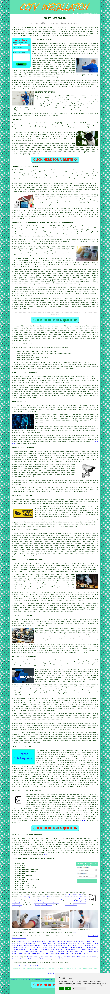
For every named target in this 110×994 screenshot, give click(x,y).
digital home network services (46, 901)
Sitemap (13, 979)
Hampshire (67, 957)
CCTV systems (80, 846)
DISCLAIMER (94, 13)
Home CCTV (51, 943)
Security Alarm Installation (77, 953)
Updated (31, 979)
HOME (73, 13)
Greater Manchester (89, 957)
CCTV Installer (69, 949)
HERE (84, 820)
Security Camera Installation (28, 945)
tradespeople (24, 907)
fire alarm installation (33, 899)
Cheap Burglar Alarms (40, 953)
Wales (55, 959)
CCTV (90, 43)
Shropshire (76, 957)
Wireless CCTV (24, 947)
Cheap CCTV (21, 941)
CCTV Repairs (73, 945)
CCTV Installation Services (38, 949)
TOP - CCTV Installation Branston (25, 965)
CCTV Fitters (22, 943)
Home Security (56, 949)
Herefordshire (64, 959)
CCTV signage (87, 520)
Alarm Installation (57, 953)
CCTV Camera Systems (82, 941)
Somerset (23, 959)
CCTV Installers (48, 941)
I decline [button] (68, 988)
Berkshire (44, 957)
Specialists (37, 979)
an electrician (71, 905)
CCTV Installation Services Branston (33, 859)
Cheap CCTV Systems (39, 947)
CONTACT (87, 13)
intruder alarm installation (75, 897)
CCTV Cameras (88, 943)
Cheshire (15, 959)
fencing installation (43, 905)
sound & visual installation (46, 903)
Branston (50, 326)
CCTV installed (53, 893)
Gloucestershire (33, 957)
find (18, 838)
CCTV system (16, 31)
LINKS (77, 13)
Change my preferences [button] (79, 988)
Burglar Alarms (54, 979)
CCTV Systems (47, 945)
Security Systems (33, 941)
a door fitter (46, 897)
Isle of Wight (55, 957)
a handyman (60, 899)
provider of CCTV (90, 816)
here (45, 854)
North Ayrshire (45, 959)
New (26, 979)
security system (29, 455)
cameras (23, 487)
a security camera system (64, 376)
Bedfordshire (33, 959)
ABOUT (82, 13)
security (95, 714)
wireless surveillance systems (59, 814)
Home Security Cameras (58, 947)
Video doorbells (46, 548)
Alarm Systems (24, 953)
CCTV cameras (53, 115)
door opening (25, 897)
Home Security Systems (37, 943)
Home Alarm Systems (64, 941)
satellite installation (74, 895)
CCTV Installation (76, 947)
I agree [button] (61, 988)
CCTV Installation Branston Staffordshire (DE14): (32, 27)
